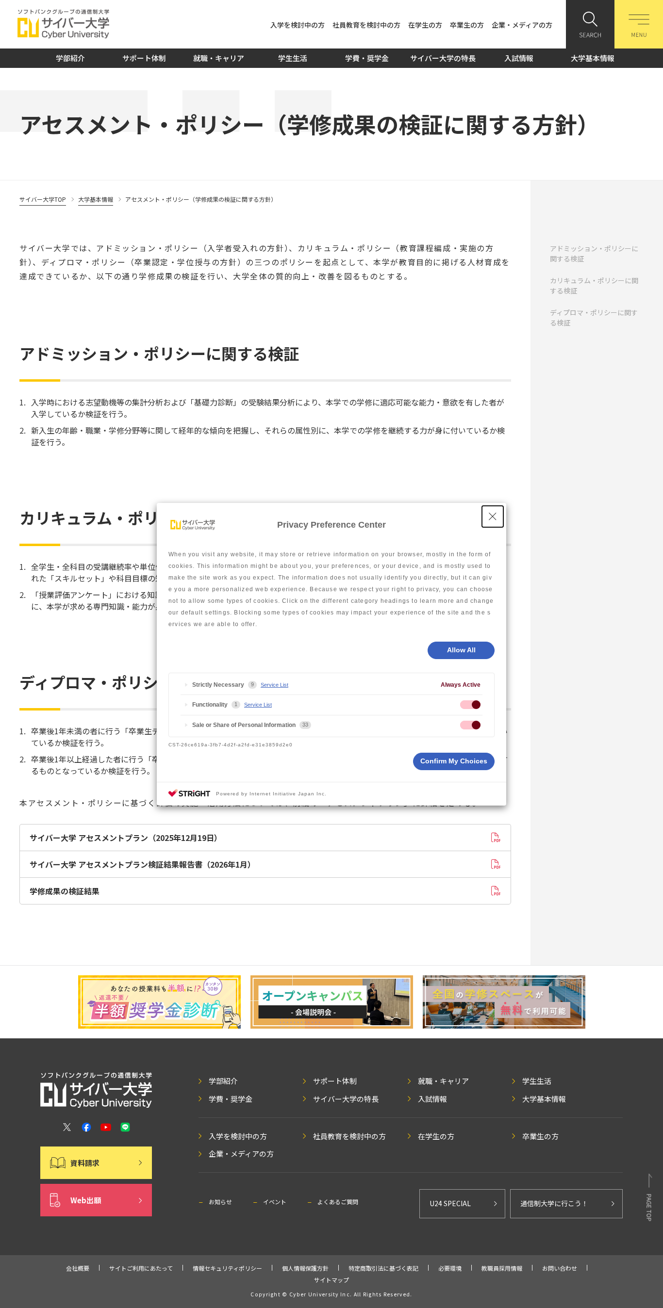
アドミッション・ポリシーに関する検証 (594, 253)
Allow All (461, 650)
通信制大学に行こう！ (554, 1203)
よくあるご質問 (337, 1201)
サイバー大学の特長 (443, 58)
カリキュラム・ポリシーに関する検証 (594, 285)
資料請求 (84, 1163)
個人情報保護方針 (305, 1268)
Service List (274, 685)
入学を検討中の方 (297, 25)
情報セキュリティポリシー (227, 1268)
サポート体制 (144, 58)
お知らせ (220, 1201)
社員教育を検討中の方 (366, 25)
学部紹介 (70, 58)
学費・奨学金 (367, 58)
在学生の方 (425, 25)
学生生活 (292, 58)
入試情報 (518, 58)
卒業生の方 (467, 25)
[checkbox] (470, 704)
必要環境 (450, 1268)
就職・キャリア (218, 58)
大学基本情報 (592, 58)
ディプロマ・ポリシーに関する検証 (594, 317)
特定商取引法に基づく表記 (383, 1268)
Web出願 (85, 1200)
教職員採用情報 (501, 1268)
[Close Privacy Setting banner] (492, 516)
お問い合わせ (559, 1268)
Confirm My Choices (453, 761)
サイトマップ (331, 1280)
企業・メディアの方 (522, 25)
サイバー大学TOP (42, 199)
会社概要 (77, 1268)
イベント (274, 1201)
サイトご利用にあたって (141, 1268)
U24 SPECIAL (450, 1203)
